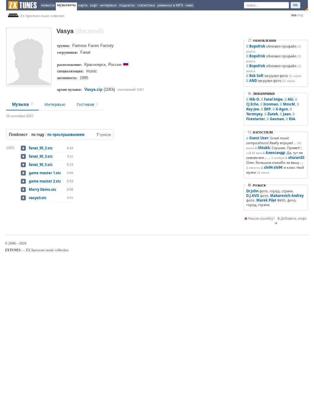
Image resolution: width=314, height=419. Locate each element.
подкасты (127, 5)
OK (295, 5)
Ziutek (272, 114)
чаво (189, 5)
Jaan (287, 114)
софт (94, 5)
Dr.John (252, 191)
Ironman (270, 104)
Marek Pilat (266, 200)
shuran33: (296, 157)
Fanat (85, 52)
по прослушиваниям (65, 134)
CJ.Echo (252, 104)
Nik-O (254, 99)
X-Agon (282, 109)
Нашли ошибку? (261, 218)
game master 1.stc (45, 173)
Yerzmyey (254, 114)
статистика (146, 5)
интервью (108, 5)
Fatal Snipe (273, 99)
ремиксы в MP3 (170, 5)
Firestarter (255, 119)
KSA (292, 119)
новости (48, 5)
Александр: (276, 152)
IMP (267, 109)
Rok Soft (256, 75)
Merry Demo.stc (42, 189)
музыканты (66, 4)
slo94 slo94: (273, 167)
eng (300, 15)
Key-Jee (252, 109)
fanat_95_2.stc (41, 148)
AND (253, 80)
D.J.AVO (252, 195)
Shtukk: (264, 147)
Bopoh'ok (257, 46)
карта (82, 5)
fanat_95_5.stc (41, 164)
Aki (290, 99)
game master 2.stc (45, 181)
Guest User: (259, 138)
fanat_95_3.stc (41, 156)
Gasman (277, 119)
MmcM (289, 104)
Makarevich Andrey (287, 195)
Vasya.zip (93, 89)
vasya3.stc (38, 197)
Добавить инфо (294, 218)
